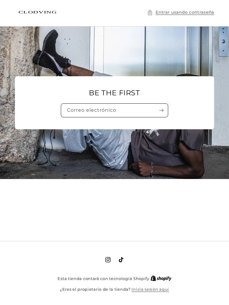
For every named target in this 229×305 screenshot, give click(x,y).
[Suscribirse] (161, 110)
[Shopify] (161, 278)
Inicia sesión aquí (150, 289)
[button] (180, 12)
